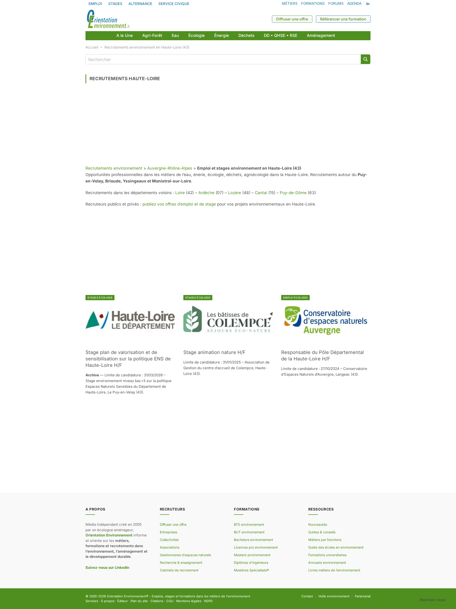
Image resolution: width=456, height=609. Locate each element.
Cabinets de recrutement (179, 570)
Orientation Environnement (126, 596)
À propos (107, 601)
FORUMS (336, 3)
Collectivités (169, 540)
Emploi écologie (295, 297)
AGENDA (354, 3)
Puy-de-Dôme (293, 192)
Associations (169, 547)
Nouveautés (317, 524)
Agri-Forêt (152, 35)
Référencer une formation (343, 19)
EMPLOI (95, 3)
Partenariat (362, 596)
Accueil (92, 47)
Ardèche (206, 192)
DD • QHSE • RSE (280, 35)
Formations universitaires (327, 555)
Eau (175, 35)
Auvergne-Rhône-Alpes (169, 168)
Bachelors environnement (253, 540)
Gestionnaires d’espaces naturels (185, 555)
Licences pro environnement (256, 547)
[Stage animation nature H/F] (228, 320)
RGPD (208, 601)
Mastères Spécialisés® (251, 570)
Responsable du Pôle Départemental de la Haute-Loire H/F (322, 355)
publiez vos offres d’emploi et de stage (179, 204)
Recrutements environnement (114, 168)
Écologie (196, 35)
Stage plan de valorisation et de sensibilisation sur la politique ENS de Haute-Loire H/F (128, 358)
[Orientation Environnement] (108, 19)
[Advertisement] (228, 126)
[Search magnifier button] (365, 59)
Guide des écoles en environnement (336, 547)
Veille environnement (333, 596)
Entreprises (168, 532)
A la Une (124, 35)
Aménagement (321, 35)
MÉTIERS (290, 3)
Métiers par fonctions (324, 540)
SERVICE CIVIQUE (173, 3)
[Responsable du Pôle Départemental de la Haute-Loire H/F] (325, 320)
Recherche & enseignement (181, 562)
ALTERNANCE (140, 3)
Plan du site (139, 601)
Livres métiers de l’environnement (334, 570)
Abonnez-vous (432, 599)
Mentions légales (188, 601)
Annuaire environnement (327, 562)
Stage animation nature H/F (214, 352)
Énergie (221, 35)
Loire (180, 192)
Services (92, 601)
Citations (157, 601)
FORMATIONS (313, 3)
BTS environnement (249, 524)
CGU (169, 601)
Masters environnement (252, 555)
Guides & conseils (321, 532)
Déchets (246, 35)
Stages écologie (100, 297)
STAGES (115, 3)
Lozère (234, 192)
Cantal (261, 192)
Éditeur (122, 601)
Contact (307, 596)
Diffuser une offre (292, 19)
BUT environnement (249, 532)
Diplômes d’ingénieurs (251, 562)
